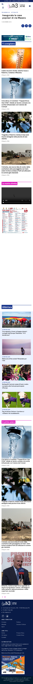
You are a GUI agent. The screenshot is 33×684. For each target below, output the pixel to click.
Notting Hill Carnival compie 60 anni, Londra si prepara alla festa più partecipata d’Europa (15, 386)
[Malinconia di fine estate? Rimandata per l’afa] (16, 347)
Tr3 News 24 (6, 12)
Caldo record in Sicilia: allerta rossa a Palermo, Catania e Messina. (15, 72)
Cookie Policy (20, 635)
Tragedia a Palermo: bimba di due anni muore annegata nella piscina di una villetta (15, 137)
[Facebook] (22, 25)
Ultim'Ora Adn (6, 329)
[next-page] (5, 597)
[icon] (29, 7)
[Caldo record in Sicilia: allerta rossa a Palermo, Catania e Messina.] (16, 58)
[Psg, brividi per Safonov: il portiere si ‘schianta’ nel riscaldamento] (16, 400)
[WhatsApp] (29, 25)
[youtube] (7, 616)
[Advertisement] (16, 252)
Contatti (4, 637)
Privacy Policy (20, 633)
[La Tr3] (9, 603)
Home (3, 633)
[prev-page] (2, 597)
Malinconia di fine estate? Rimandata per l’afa (13, 653)
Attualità (14, 12)
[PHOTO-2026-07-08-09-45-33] (15, 234)
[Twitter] (26, 25)
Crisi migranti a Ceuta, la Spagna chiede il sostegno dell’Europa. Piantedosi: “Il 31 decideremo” (14, 333)
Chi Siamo (4, 635)
